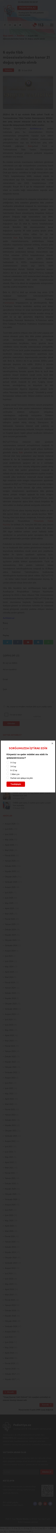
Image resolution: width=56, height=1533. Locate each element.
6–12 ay (13, 770)
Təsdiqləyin (16, 784)
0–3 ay (13, 762)
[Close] (52, 743)
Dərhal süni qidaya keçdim (21, 778)
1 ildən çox (15, 774)
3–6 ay (13, 766)
